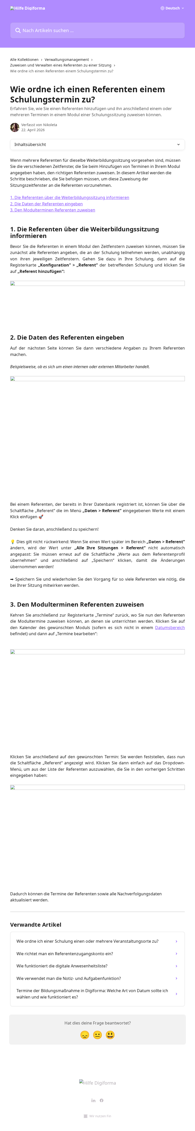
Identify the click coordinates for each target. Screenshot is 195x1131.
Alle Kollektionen (24, 59)
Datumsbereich (170, 627)
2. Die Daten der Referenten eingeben (46, 204)
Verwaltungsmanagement (67, 59)
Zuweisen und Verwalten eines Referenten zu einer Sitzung (60, 65)
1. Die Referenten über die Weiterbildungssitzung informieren (69, 197)
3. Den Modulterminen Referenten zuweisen (52, 210)
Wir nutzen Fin (100, 1116)
